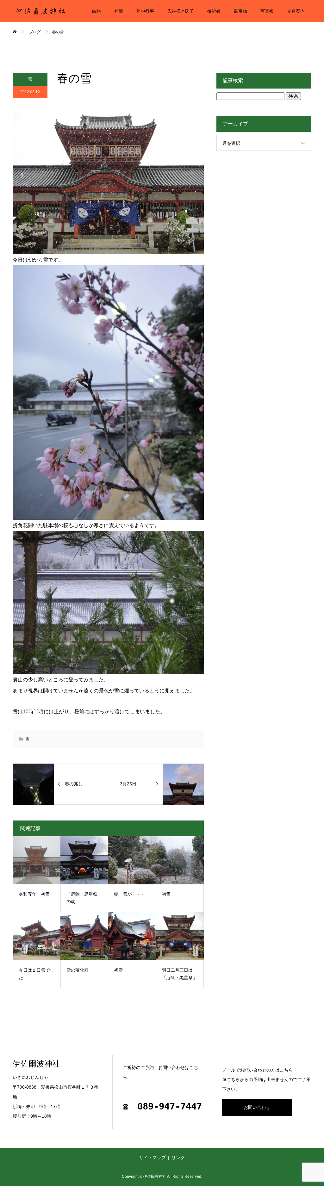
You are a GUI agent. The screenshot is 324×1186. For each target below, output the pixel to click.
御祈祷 (214, 11)
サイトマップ (152, 1157)
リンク (178, 1157)
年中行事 (145, 11)
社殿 (118, 11)
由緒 (96, 11)
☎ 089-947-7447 (162, 1106)
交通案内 (296, 11)
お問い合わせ (257, 1107)
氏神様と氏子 (180, 11)
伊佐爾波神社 (36, 1064)
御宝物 (240, 11)
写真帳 (267, 11)
